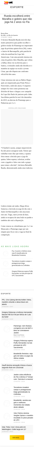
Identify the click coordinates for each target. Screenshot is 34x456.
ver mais (15, 437)
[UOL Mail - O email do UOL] (23, 3)
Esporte (17, 7)
